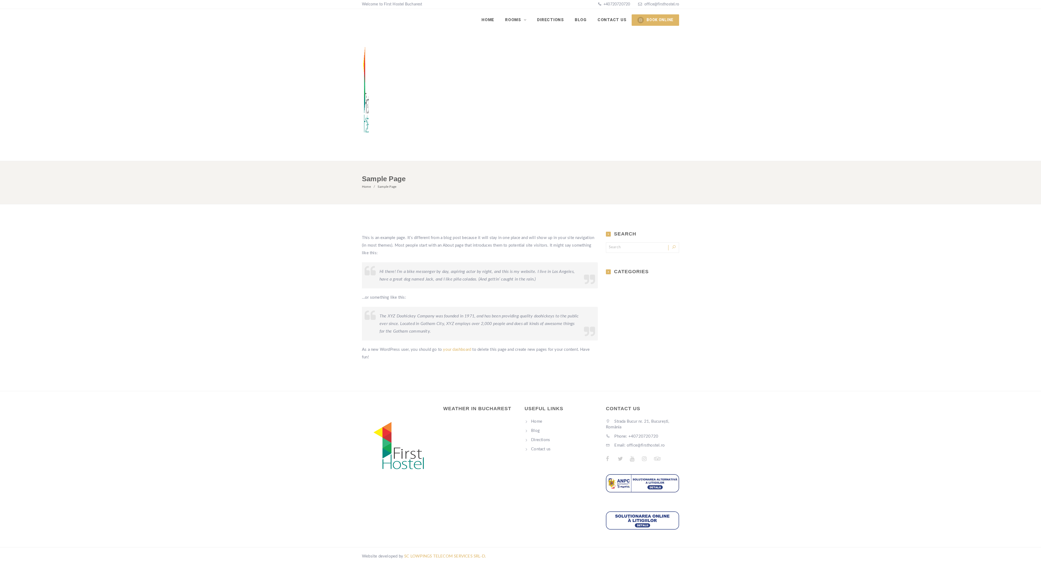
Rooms (513, 19)
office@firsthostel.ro (661, 4)
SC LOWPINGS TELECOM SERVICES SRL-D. (445, 556)
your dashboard (457, 350)
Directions (550, 19)
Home (487, 19)
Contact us (611, 19)
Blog (581, 19)
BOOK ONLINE (660, 20)
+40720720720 (616, 4)
